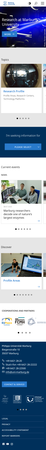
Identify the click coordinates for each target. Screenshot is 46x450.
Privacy (6, 424)
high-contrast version (29, 3)
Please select (18, 145)
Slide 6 (30, 229)
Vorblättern (43, 90)
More (7, 34)
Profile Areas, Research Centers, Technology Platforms (18, 94)
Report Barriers (11, 436)
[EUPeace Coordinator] (7, 321)
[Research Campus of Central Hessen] (20, 321)
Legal (5, 418)
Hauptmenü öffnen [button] (42, 3)
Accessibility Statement (15, 430)
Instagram (11, 445)
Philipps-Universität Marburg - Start (10, 3)
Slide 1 (17, 118)
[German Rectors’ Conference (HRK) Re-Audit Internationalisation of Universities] (19, 399)
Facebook (3, 445)
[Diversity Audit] (7, 399)
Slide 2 (20, 118)
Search (36, 3)
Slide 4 (26, 118)
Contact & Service (14, 384)
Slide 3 (23, 118)
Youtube (7, 445)
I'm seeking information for (23, 135)
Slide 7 (31, 295)
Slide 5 (28, 118)
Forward (43, 204)
